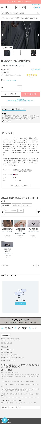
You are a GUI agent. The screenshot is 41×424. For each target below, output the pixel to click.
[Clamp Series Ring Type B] (20, 223)
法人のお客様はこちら (6, 352)
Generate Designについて (7, 349)
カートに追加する (10, 94)
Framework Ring (33, 229)
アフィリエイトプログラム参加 (9, 355)
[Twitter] (2, 343)
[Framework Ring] (33, 223)
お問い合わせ (4, 346)
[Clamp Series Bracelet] (7, 243)
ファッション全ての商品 (12, 18)
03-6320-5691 (37, 4)
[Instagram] (11, 343)
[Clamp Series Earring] (7, 223)
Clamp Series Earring (7, 229)
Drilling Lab (6, 72)
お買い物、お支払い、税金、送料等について (12, 357)
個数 (2, 87)
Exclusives (23, 169)
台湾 (30, 171)
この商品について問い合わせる (21, 185)
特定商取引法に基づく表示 (8, 360)
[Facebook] (5, 343)
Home (2, 18)
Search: (38, 13)
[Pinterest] (8, 343)
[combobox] (20, 13)
